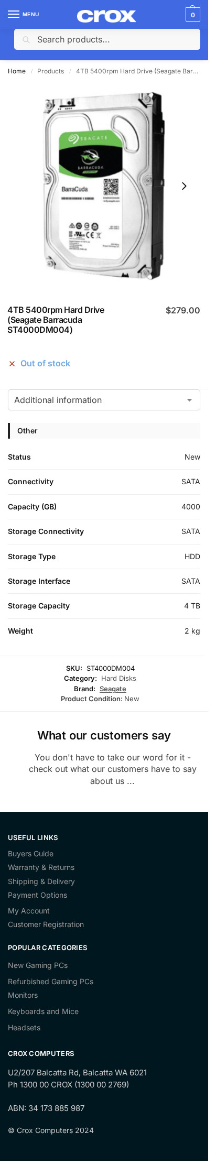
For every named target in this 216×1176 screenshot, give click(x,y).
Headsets (24, 1027)
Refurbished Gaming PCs (50, 981)
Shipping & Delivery (41, 881)
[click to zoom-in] (104, 186)
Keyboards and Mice (43, 1011)
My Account (29, 911)
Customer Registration (46, 924)
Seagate (113, 688)
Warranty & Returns (41, 867)
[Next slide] (184, 186)
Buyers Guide (30, 854)
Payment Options (37, 895)
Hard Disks (118, 678)
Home (17, 71)
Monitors (23, 994)
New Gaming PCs (38, 965)
